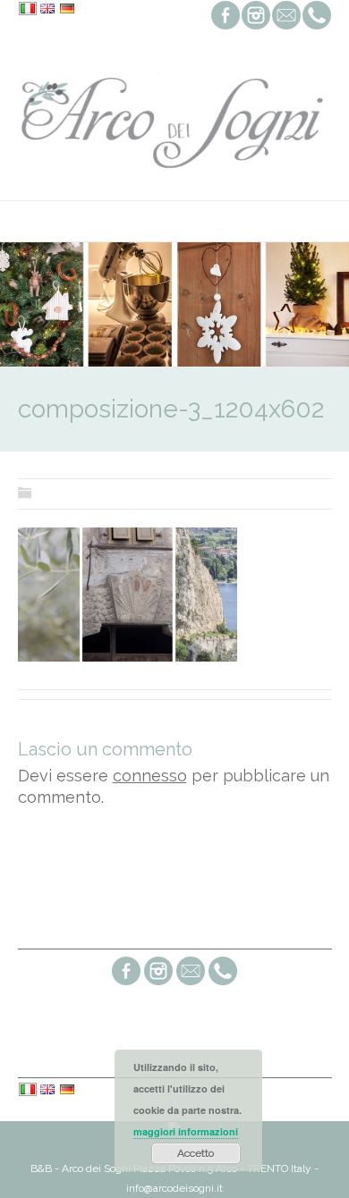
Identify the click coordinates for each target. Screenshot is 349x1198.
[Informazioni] (190, 983)
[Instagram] (158, 983)
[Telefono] (223, 983)
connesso (150, 775)
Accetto (195, 1153)
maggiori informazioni (185, 1131)
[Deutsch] (67, 10)
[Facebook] (126, 983)
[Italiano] (28, 10)
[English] (47, 10)
